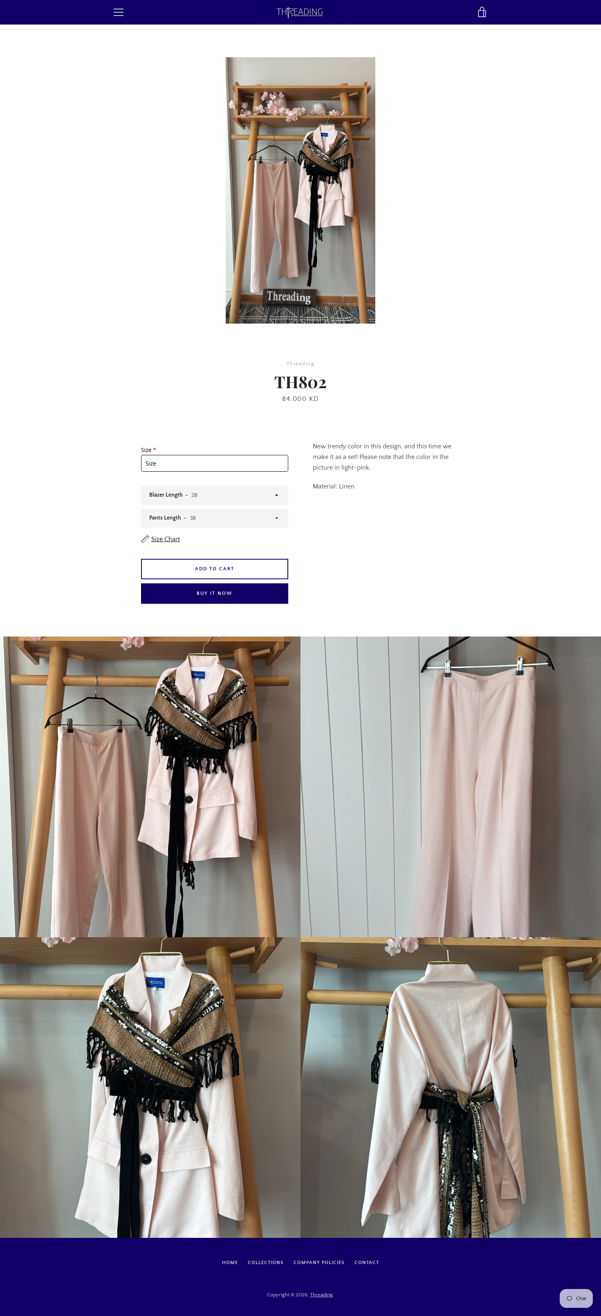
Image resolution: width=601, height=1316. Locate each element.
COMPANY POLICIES (319, 1262)
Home (230, 1262)
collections (266, 1262)
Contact (366, 1262)
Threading (321, 1295)
